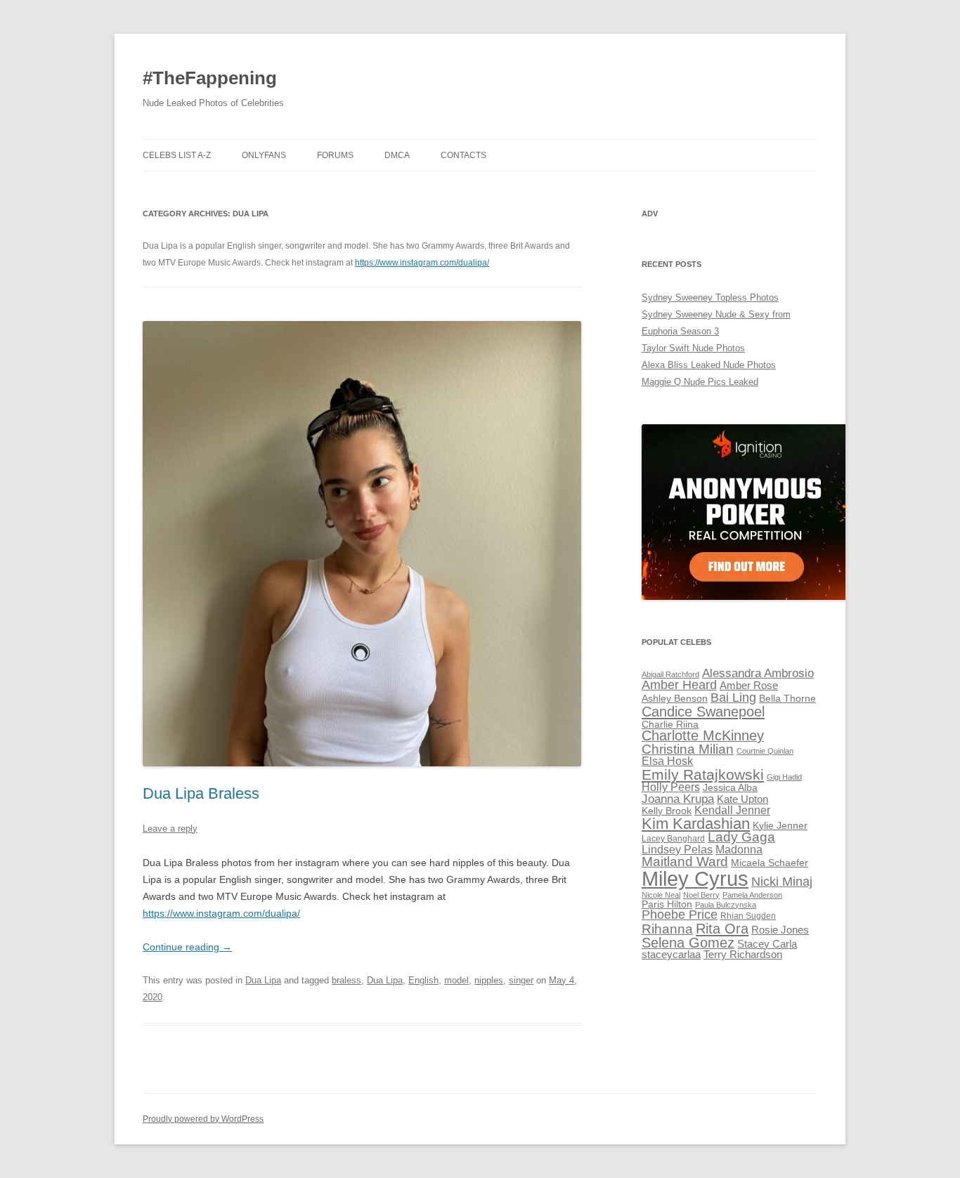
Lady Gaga (741, 837)
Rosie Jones (780, 930)
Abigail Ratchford (670, 674)
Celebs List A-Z (177, 155)
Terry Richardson (742, 954)
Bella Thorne (787, 698)
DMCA (397, 155)
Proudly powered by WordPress (203, 1119)
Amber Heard (679, 685)
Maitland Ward (685, 861)
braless (346, 980)
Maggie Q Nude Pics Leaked (700, 382)
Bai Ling (733, 698)
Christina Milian (688, 749)
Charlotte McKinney (703, 735)
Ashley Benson (675, 698)
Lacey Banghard (673, 839)
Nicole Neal (661, 895)
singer (521, 980)
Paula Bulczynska (725, 905)
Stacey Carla (767, 944)
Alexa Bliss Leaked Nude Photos (709, 365)
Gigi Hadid (784, 777)
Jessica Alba (730, 788)
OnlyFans (264, 155)
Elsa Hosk (667, 761)
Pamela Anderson (752, 895)
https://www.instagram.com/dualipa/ (422, 263)
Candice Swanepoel (703, 711)
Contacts (463, 155)
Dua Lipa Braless (201, 793)
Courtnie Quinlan (765, 751)
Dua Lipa (263, 980)
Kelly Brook (667, 811)
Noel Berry (701, 895)
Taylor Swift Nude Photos (693, 348)
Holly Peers (671, 787)
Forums (335, 155)
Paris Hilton (667, 904)
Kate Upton (742, 799)
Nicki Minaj (781, 882)
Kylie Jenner (780, 825)
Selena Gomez (688, 942)
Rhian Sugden (748, 916)
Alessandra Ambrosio (758, 673)
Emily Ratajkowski (703, 774)
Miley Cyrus (695, 878)
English (423, 980)
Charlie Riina (670, 724)
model (456, 980)
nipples (488, 980)
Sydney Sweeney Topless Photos (710, 297)
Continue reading (187, 947)
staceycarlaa (671, 954)
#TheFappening (210, 78)
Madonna (739, 850)
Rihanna (667, 929)
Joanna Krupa (678, 799)
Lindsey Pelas (677, 850)
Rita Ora (722, 928)
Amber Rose (749, 685)
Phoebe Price (680, 915)
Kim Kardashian (696, 823)
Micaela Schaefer (769, 863)
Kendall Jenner (732, 810)
